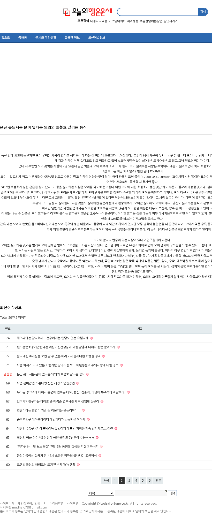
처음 (106, 480)
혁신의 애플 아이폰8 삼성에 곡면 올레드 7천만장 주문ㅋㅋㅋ (56, 437)
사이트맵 (72, 503)
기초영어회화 (117, 21)
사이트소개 (7, 503)
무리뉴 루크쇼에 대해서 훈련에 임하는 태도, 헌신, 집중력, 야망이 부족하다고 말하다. (71, 392)
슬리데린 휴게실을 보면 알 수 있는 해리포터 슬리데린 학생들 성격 (59, 356)
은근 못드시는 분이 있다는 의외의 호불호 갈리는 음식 (51, 374)
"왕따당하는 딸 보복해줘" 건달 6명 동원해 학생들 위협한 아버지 (58, 446)
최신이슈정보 (96, 37)
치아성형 (132, 21)
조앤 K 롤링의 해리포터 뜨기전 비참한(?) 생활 (46, 464)
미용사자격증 (98, 21)
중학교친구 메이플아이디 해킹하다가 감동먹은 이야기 (51, 419)
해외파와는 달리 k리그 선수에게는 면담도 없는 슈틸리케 (53, 338)
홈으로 (5, 37)
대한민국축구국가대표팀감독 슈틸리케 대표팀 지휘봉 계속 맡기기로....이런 (65, 428)
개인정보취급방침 (29, 503)
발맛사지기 (171, 21)
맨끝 (158, 480)
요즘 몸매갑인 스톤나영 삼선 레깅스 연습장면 (46, 383)
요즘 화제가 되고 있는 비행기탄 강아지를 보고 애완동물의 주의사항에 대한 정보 (68, 365)
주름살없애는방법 (151, 21)
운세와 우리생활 (45, 37)
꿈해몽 (22, 37)
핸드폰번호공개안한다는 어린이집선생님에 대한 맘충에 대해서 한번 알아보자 (66, 347)
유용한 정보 (72, 37)
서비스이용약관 (54, 503)
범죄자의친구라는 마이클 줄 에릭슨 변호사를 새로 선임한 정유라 (58, 401)
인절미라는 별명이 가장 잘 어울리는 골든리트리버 (49, 410)
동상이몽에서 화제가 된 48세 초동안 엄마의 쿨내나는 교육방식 (57, 455)
